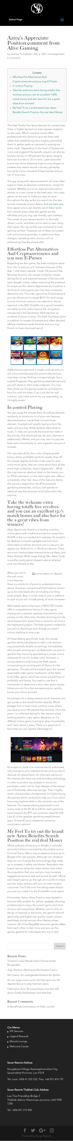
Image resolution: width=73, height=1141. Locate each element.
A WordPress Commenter (21, 1007)
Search (59, 946)
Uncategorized (56, 54)
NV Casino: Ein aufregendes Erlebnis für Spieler (33, 975)
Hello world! (47, 1007)
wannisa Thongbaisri (21, 54)
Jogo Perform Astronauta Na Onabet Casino (32, 970)
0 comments (13, 58)
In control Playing (22, 86)
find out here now (53, 204)
